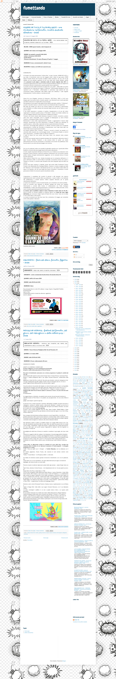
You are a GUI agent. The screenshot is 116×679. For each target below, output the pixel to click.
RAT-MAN (87, 473)
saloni (80, 475)
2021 (75, 351)
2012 (75, 368)
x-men (87, 497)
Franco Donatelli (83, 417)
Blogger (64, 661)
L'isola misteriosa (80, 181)
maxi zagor (89, 454)
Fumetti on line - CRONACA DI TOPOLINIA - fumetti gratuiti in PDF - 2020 (83, 516)
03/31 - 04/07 (78, 319)
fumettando (34, 8)
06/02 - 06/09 (78, 308)
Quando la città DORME (80, 145)
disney (81, 409)
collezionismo (76, 398)
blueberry (91, 391)
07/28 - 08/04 (78, 299)
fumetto (28, 255)
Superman (75, 486)
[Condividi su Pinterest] (52, 254)
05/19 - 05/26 (78, 312)
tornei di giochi (59, 532)
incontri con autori (45, 532)
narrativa (77, 463)
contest (84, 402)
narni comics (82, 462)
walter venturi (88, 495)
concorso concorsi (87, 401)
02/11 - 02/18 (78, 340)
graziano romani (85, 430)
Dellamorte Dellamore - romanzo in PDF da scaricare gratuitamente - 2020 (83, 541)
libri (88, 446)
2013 (75, 366)
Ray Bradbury (80, 188)
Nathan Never (86, 463)
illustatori (74, 435)
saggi (90, 474)
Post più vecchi (64, 537)
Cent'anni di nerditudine (80, 136)
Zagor (87, 17)
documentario (88, 409)
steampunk (89, 483)
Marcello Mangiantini (77, 452)
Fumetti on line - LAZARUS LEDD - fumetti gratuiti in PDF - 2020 (83, 533)
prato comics (89, 469)
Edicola (30, 20)
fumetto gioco (85, 423)
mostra (89, 458)
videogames (90, 493)
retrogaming (75, 474)
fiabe (90, 415)
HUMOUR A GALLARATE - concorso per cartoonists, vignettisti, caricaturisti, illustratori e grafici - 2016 (82, 562)
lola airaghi (89, 447)
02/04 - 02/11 (78, 342)
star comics (83, 483)
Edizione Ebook (76, 90)
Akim (92, 378)
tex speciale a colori (83, 487)
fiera (74, 416)
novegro (85, 465)
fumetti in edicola (77, 420)
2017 (75, 359)
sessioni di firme (78, 482)
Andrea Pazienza (86, 382)
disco (28, 326)
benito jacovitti (80, 391)
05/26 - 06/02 (78, 310)
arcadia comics (90, 383)
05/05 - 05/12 (78, 314)
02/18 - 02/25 (78, 338)
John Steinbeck (81, 206)
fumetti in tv (75, 421)
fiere (30, 326)
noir (80, 465)
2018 (75, 357)
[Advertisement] (81, 226)
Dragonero (75, 410)
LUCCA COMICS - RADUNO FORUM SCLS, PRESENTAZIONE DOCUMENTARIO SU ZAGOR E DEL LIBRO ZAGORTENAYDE (82, 551)
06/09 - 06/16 (78, 306)
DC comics (78, 408)
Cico (92, 395)
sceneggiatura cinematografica (79, 478)
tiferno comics (81, 489)
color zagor (83, 398)
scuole (91, 479)
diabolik (84, 408)
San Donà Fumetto (87, 475)
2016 (75, 361)
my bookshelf (83, 179)
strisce (84, 485)
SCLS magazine (80, 479)
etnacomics (75, 412)
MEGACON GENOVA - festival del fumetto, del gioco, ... (82, 335)
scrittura (87, 479)
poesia (75, 469)
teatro (74, 487)
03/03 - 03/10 (78, 325)
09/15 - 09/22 (78, 288)
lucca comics (85, 448)
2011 (75, 370)
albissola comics (83, 379)
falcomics (89, 412)
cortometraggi (75, 405)
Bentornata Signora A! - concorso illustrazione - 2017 (81, 508)
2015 (75, 362)
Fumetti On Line (65, 17)
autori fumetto (87, 388)
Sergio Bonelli (89, 481)
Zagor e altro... (78, 155)
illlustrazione (88, 434)
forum (84, 416)
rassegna (82, 473)
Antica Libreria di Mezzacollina (81, 164)
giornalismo (82, 429)
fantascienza (75, 413)
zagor (91, 497)
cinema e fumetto (85, 396)
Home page (25, 17)
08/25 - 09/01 (78, 294)
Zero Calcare (82, 500)
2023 (75, 348)
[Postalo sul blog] (48, 254)
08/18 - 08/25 (78, 295)
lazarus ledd (83, 446)
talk (79, 486)
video (85, 493)
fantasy (84, 413)
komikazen (75, 444)
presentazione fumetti (78, 471)
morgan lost (83, 458)
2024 (75, 283)
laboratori (80, 444)
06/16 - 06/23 (78, 305)
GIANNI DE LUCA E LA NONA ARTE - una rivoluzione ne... (83, 329)
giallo (90, 426)
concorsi (84, 400)
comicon (89, 398)
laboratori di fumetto (88, 444)
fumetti (74, 419)
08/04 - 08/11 (78, 297)
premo (89, 470)
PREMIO (82, 470)
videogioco (85, 494)
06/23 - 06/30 (78, 303)
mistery (86, 456)
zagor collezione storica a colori (83, 498)
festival (31, 532)
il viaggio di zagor (81, 434)
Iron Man (84, 442)
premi (74, 470)
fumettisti (89, 421)
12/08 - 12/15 (78, 284)
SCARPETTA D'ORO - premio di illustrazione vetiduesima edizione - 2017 (83, 571)
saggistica (75, 475)
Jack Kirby (75, 443)
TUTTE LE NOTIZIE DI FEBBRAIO (60, 249)
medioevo (75, 455)
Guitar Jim (77, 619)
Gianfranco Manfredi (77, 427)
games (79, 426)
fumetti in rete (88, 420)
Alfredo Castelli (82, 381)
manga (74, 451)
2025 (75, 281)
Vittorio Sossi (80, 495)
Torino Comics (82, 490)
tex (77, 487)
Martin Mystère (87, 452)
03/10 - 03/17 (78, 323)
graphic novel (76, 430)
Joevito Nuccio (83, 443)
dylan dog (88, 410)
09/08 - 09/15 (78, 290)
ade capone (78, 378)
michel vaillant (81, 455)
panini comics (88, 466)
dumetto (82, 410)
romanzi (80, 474)
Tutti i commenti (78, 257)
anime (83, 383)
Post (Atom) (29, 540)
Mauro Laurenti (81, 454)
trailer (81, 491)
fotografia (89, 416)
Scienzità (76, 27)
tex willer (91, 487)
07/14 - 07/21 (78, 301)
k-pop (90, 443)
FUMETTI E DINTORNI (63, 320)
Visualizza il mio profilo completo (80, 621)
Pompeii (78, 199)
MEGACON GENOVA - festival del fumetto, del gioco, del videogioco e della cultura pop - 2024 (45, 333)
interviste (78, 442)
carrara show (80, 394)
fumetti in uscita (83, 421)
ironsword (89, 442)
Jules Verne (80, 182)
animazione (76, 383)
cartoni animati (89, 394)
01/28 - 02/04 (78, 343)
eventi (82, 412)
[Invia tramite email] (46, 254)
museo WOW (65, 248)
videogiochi (64, 532)
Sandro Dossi (75, 477)
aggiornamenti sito (85, 378)
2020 (75, 353)
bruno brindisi (84, 392)
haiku (79, 431)
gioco (36, 326)
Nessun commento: (40, 253)
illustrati (81, 435)
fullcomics (90, 417)
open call (81, 466)
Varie (23, 20)
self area (83, 481)
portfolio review (82, 469)
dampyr (87, 406)
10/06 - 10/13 (78, 286)
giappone (85, 427)
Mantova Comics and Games (85, 451)
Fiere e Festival (48, 17)
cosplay (28, 532)
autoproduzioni (75, 388)
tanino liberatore (85, 486)
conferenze (76, 402)
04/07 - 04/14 (78, 318)
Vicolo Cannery (80, 205)
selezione (77, 481)
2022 (75, 349)
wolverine (75, 497)
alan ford (76, 379)
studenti (89, 485)
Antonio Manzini (81, 195)
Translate (84, 242)
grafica (88, 429)
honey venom (85, 431)
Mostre (57, 17)
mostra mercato (77, 459)
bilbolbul (86, 391)
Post (76, 254)
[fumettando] (74, 128)
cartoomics (78, 395)
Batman (74, 391)
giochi (89, 427)
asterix (90, 386)
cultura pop (80, 406)
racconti (76, 473)
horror (91, 431)
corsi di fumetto (85, 404)
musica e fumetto (52, 532)
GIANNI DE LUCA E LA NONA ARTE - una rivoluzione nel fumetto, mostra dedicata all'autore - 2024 (43, 30)
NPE (90, 465)
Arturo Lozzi (85, 386)
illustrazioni (85, 437)
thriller (76, 489)
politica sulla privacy (28, 632)
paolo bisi (75, 467)
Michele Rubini (88, 455)
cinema (76, 396)
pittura (91, 467)
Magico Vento (77, 29)
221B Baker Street (84, 376)
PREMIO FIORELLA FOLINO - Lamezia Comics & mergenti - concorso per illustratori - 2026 (82, 580)
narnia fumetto (90, 462)
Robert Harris (80, 200)
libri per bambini (82, 447)
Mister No (81, 456)
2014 (75, 364)
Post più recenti (27, 537)
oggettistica (39, 326)
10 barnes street (76, 376)
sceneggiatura (88, 477)
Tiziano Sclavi (89, 489)
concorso (75, 401)
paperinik (80, 467)
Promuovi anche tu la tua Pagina (79, 129)
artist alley (79, 386)
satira (82, 477)
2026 (75, 279)
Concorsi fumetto (36, 17)
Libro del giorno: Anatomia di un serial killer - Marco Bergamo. (86, 166)
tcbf (90, 486)
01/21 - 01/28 (78, 345)
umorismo (80, 493)
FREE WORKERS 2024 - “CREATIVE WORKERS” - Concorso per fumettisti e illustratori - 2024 (82, 589)
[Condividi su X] (49, 254)
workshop (26, 534)
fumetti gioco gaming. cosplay (85, 419)
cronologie (89, 405)
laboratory (77, 446)
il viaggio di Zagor (78, 30)
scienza (74, 479)
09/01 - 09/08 (78, 292)
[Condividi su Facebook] (51, 254)
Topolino (74, 490)
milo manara (75, 456)
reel (91, 473)
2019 (75, 355)
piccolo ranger (86, 467)
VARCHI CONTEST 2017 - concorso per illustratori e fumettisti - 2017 (82, 524)
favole (79, 415)
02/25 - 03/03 (78, 327)
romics (85, 474)
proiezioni (90, 471)
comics (74, 400)
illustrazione (36, 255)
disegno (74, 409)
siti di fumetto (86, 482)
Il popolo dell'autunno (81, 187)
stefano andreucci (76, 485)
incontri (74, 438)
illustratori (32, 255)
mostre (40, 255)
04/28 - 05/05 (78, 316)
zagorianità (75, 500)
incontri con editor (81, 440)
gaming (40, 532)
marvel (74, 454)
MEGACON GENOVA (63, 526)
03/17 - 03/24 (78, 321)
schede (88, 478)
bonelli (76, 392)
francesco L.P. (76, 417)
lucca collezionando (77, 448)
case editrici (86, 395)
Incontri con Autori (78, 17)
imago (90, 437)
